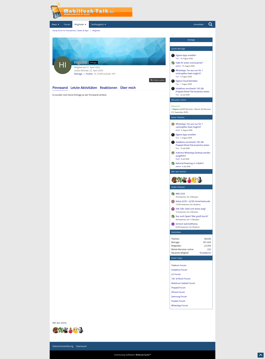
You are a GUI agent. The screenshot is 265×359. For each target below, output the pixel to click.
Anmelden (199, 24)
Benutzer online (178, 100)
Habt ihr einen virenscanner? (189, 62)
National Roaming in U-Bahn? (190, 163)
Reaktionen (108, 87)
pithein (178, 66)
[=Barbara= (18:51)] (189, 180)
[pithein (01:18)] (179, 180)
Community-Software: (132, 354)
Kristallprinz (205, 252)
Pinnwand (60, 87)
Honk (178, 130)
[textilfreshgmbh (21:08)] (184, 180)
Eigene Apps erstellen (186, 55)
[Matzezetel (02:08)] (174, 180)
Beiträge (78, 73)
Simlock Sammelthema (187, 223)
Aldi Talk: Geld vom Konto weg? (191, 208)
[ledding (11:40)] (194, 180)
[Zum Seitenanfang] (261, 355)
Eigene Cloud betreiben (187, 80)
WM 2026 (180, 193)
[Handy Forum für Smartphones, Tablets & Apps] (132, 10)
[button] (157, 80)
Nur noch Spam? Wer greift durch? (192, 216)
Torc (177, 58)
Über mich (128, 87)
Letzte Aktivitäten (84, 87)
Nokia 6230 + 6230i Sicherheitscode (193, 201)
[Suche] (210, 24)
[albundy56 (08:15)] (199, 180)
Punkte (89, 73)
